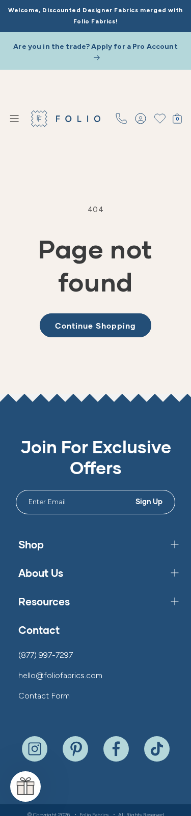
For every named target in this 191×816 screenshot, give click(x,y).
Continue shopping (95, 325)
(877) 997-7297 (45, 655)
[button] (14, 118)
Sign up (149, 501)
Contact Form (44, 696)
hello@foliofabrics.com (60, 675)
